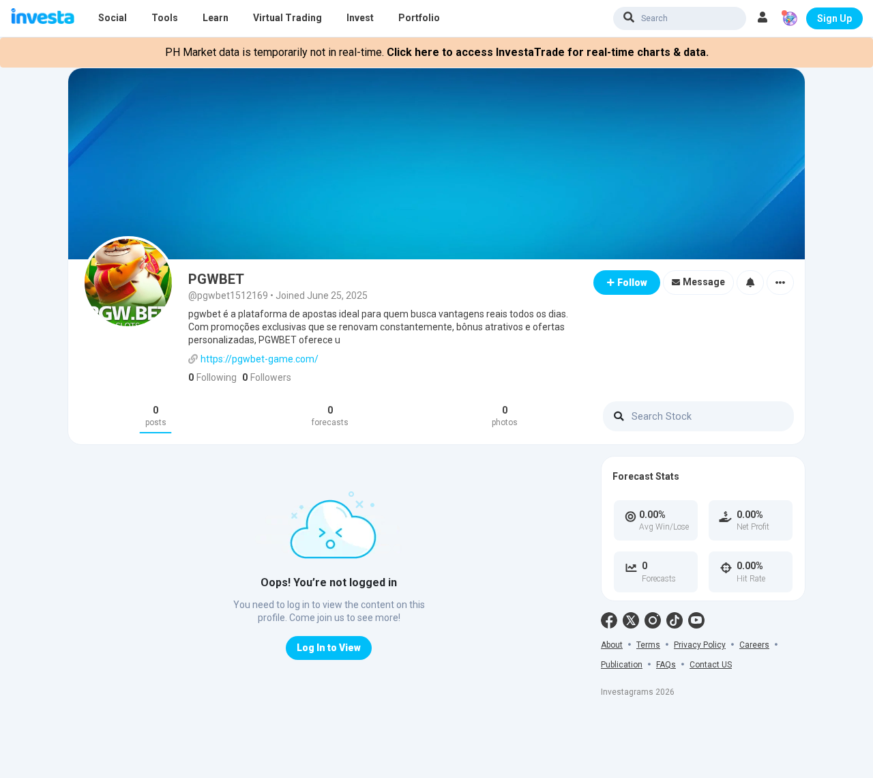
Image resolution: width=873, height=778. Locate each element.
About (612, 645)
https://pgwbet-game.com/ (260, 359)
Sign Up (834, 18)
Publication (621, 664)
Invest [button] (360, 17)
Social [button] (112, 17)
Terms (648, 645)
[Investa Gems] (790, 18)
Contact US (711, 664)
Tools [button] (164, 17)
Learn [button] (215, 17)
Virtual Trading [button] (287, 17)
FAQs (666, 664)
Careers (754, 645)
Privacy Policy (700, 645)
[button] (762, 18)
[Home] (42, 17)
